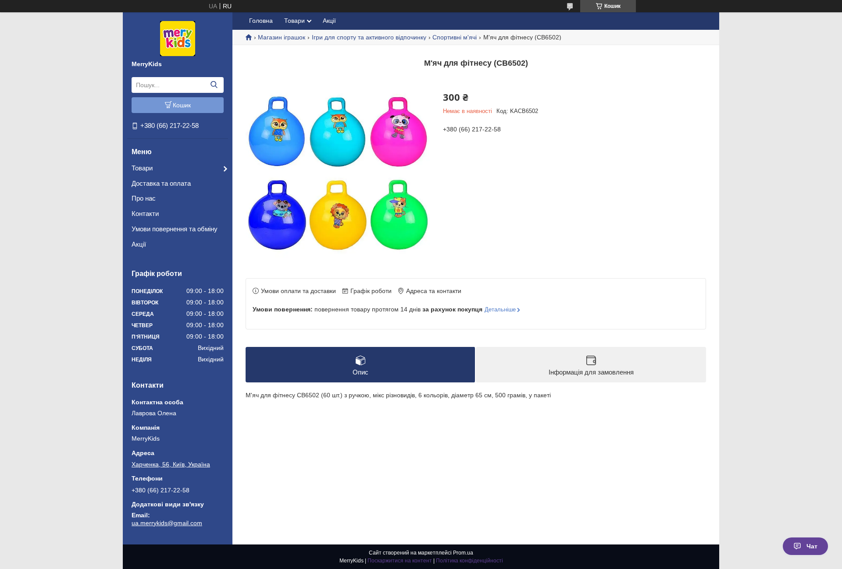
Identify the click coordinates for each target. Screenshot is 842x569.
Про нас (144, 198)
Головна (261, 20)
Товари (142, 168)
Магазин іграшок (281, 37)
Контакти (145, 213)
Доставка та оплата (161, 183)
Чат (811, 546)
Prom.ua (463, 553)
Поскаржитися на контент (399, 561)
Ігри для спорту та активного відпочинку (369, 37)
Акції (139, 244)
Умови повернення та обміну (175, 229)
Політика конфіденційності (469, 561)
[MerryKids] (177, 38)
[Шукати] (214, 85)
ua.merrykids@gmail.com (167, 523)
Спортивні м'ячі (454, 37)
